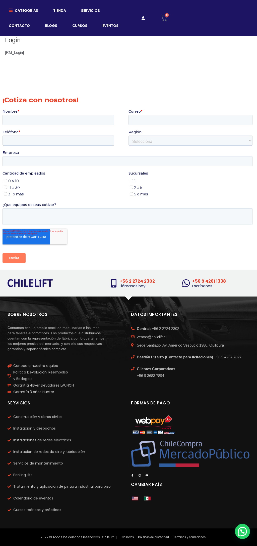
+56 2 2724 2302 (137, 281)
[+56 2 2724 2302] (113, 283)
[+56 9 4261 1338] (186, 283)
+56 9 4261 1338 (209, 281)
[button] (242, 531)
